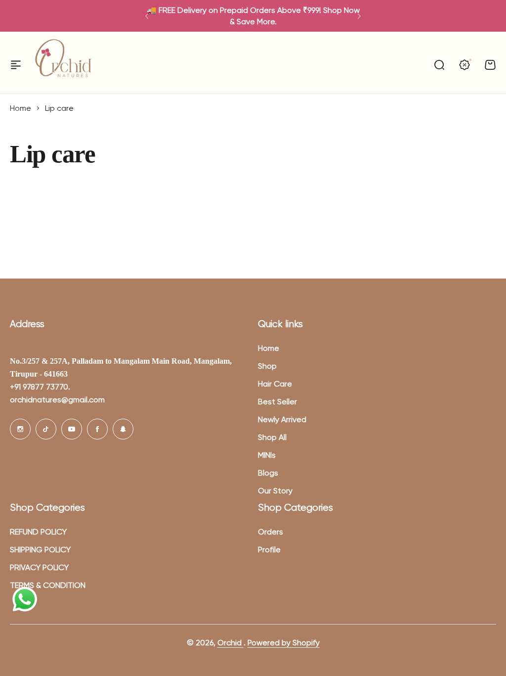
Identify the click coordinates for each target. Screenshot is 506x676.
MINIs (267, 455)
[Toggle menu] (16, 65)
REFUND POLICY (38, 531)
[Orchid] (63, 65)
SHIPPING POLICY (40, 549)
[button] (146, 15)
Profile (269, 549)
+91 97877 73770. (40, 386)
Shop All (272, 437)
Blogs (268, 473)
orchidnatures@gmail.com (57, 399)
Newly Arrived (282, 419)
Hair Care (275, 383)
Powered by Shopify (284, 642)
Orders (270, 531)
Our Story (275, 490)
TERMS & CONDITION (47, 585)
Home (20, 108)
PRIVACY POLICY (39, 567)
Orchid (230, 642)
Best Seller (277, 401)
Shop (267, 366)
